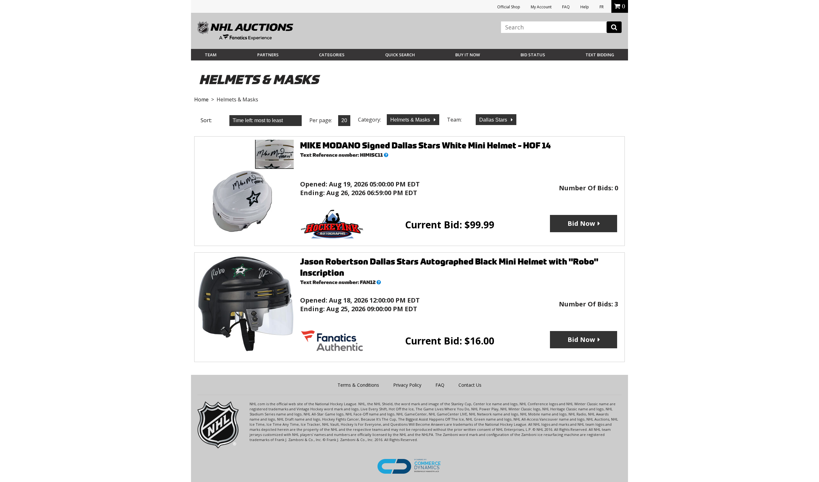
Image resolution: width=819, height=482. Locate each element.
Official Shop (508, 7)
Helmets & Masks (410, 119)
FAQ (566, 7)
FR (602, 7)
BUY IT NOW (467, 55)
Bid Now (581, 223)
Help (584, 7)
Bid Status (533, 55)
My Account (541, 7)
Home (201, 99)
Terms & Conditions (358, 385)
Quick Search (400, 55)
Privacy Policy (407, 385)
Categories (332, 55)
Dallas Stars (493, 119)
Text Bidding (599, 55)
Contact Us (469, 385)
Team (211, 55)
